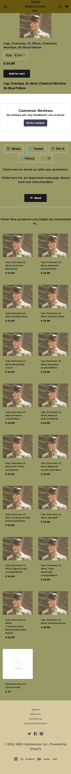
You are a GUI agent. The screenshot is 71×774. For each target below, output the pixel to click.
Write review (35, 123)
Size (9, 55)
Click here (10, 169)
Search (35, 709)
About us (35, 714)
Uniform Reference (35, 723)
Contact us (35, 718)
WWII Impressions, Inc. (35, 6)
